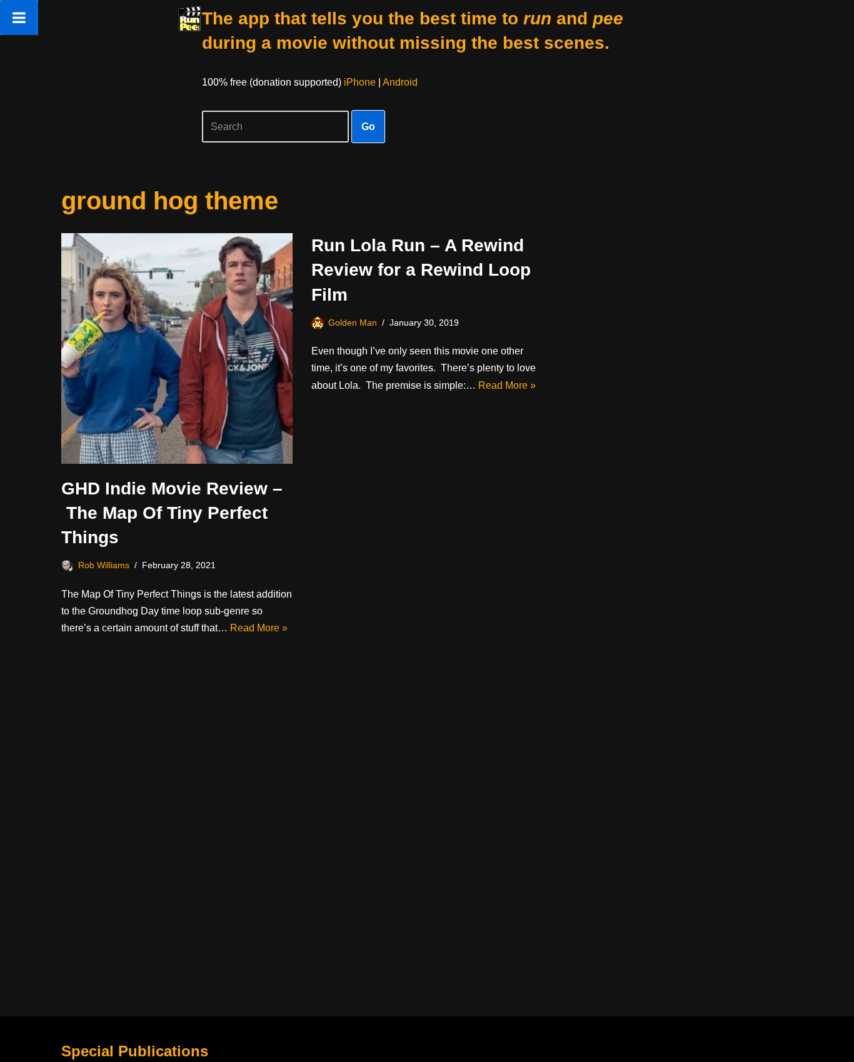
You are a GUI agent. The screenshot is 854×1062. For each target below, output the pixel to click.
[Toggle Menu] (19, 17)
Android (400, 82)
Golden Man (352, 323)
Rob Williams (103, 565)
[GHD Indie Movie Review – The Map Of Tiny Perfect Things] (177, 348)
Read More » (259, 628)
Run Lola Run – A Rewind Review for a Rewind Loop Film (421, 270)
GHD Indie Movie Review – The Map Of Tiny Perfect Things (172, 513)
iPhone (360, 82)
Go (368, 126)
